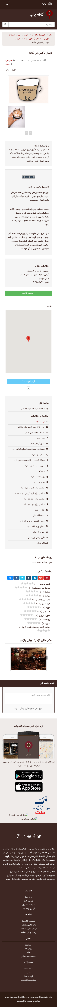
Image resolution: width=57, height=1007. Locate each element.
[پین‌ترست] (29, 837)
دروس (8, 64)
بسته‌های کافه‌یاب (28, 980)
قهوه (29, 972)
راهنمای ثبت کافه (28, 932)
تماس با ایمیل (27, 293)
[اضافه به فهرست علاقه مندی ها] (28, 388)
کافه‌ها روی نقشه (28, 925)
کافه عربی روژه (39, 657)
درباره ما (28, 897)
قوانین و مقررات (28, 908)
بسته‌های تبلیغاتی (28, 956)
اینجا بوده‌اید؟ (28, 381)
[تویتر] (39, 837)
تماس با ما (28, 901)
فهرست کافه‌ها (28, 921)
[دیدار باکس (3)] (16, 116)
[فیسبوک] (34, 837)
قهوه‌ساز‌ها (28, 976)
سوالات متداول (28, 905)
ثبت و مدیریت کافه (29, 929)
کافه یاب (47, 3)
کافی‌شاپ (9, 60)
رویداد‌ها (28, 945)
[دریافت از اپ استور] (29, 787)
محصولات (28, 969)
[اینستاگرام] (23, 837)
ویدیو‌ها (28, 949)
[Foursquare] (18, 837)
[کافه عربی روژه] (28, 659)
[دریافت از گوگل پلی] (29, 775)
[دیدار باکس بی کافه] (28, 89)
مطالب (28, 952)
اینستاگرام (40, 421)
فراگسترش (21, 1001)
